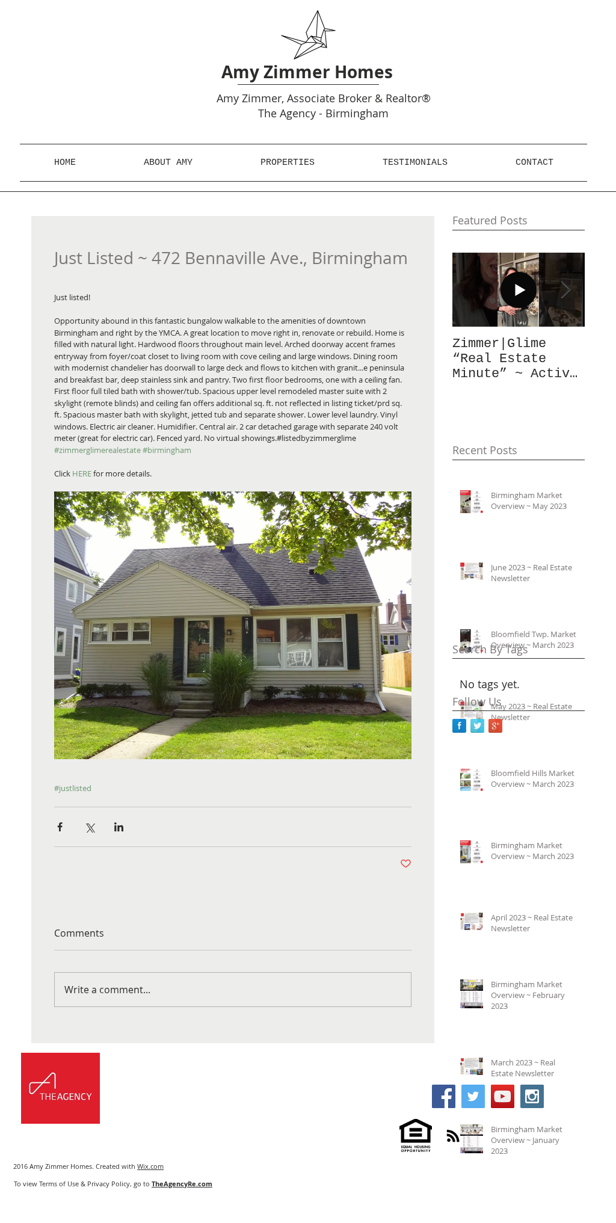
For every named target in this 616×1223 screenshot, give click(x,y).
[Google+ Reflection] (495, 726)
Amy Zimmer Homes (307, 72)
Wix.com (150, 1166)
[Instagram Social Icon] (532, 1096)
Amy (228, 98)
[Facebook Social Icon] (443, 1096)
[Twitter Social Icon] (473, 1096)
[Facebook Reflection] (459, 726)
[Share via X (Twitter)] (89, 827)
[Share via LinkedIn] (119, 827)
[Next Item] (565, 289)
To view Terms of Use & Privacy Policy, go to (113, 1183)
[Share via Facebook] (60, 827)
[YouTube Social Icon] (502, 1096)
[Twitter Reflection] (477, 726)
